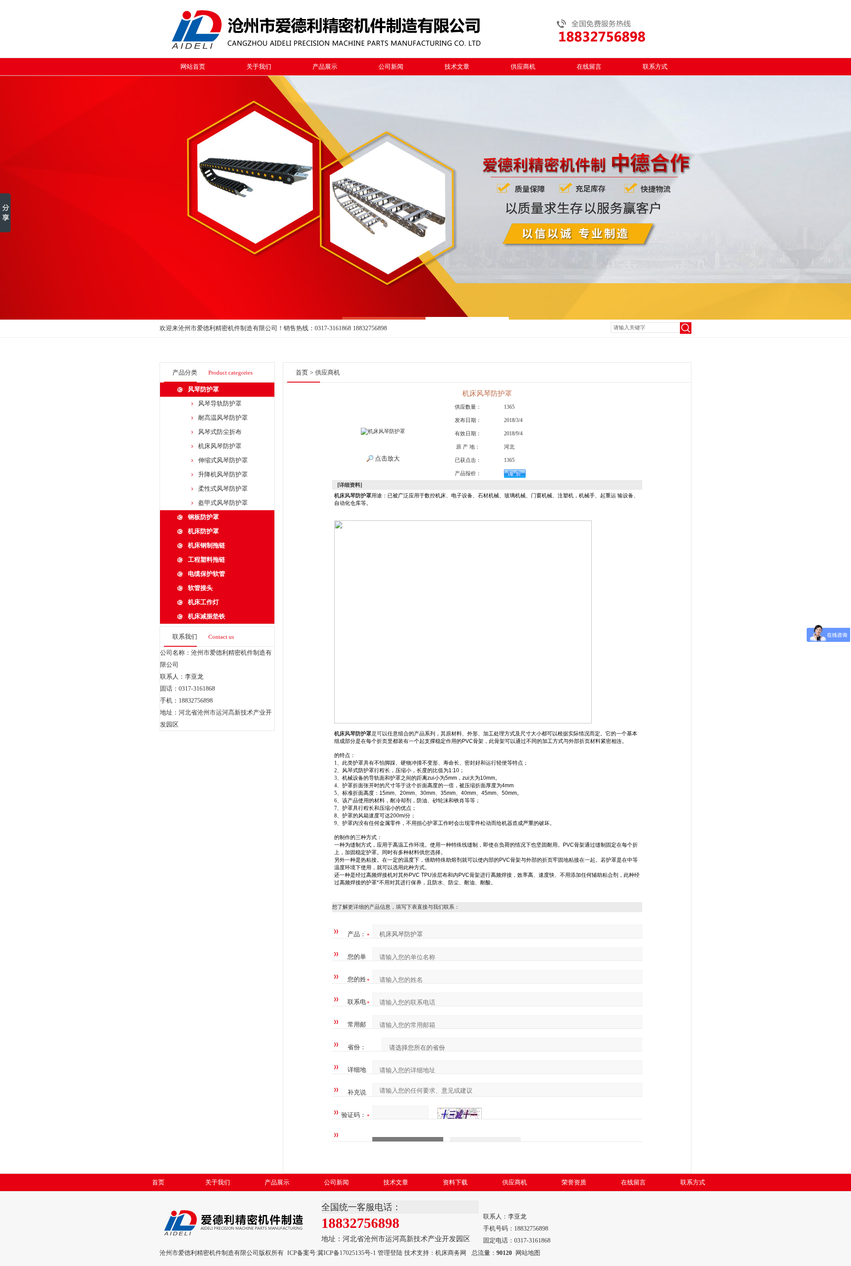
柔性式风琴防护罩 (223, 488)
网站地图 (527, 1253)
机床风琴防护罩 (220, 446)
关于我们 (258, 66)
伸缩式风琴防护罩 (223, 460)
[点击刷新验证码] (459, 1115)
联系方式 (655, 66)
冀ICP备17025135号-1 (346, 1253)
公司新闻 (391, 66)
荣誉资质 (574, 1182)
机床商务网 (450, 1253)
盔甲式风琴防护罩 (223, 503)
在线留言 (589, 66)
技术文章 (457, 66)
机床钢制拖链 (206, 545)
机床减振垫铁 (206, 616)
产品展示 (324, 66)
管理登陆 (390, 1253)
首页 (302, 372)
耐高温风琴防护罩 (223, 417)
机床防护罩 (203, 531)
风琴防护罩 (203, 389)
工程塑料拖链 (206, 559)
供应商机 (523, 66)
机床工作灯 (203, 602)
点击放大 (386, 458)
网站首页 (192, 66)
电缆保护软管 (206, 573)
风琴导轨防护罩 (220, 403)
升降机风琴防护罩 (223, 474)
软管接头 (200, 588)
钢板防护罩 (203, 517)
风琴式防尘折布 (220, 432)
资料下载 (455, 1182)
